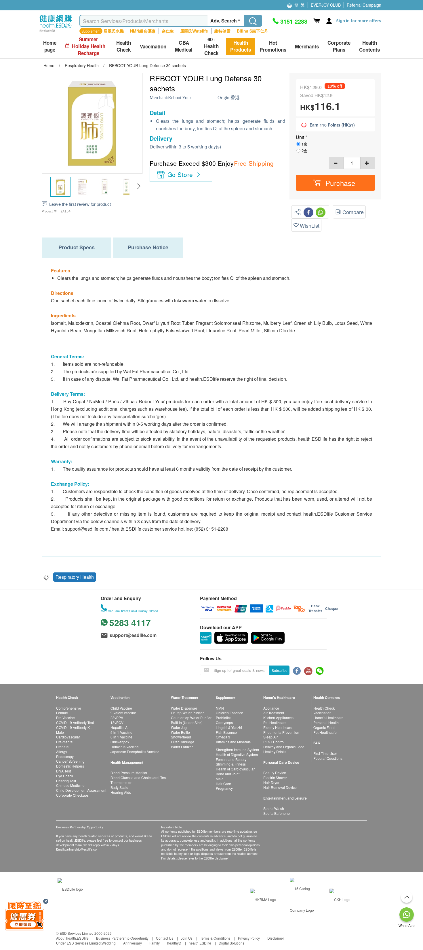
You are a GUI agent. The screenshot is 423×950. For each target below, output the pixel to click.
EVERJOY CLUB (326, 5)
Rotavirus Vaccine (124, 746)
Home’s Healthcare (328, 717)
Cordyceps (224, 722)
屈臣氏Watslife (194, 31)
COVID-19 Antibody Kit (74, 727)
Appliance (271, 708)
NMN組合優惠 (142, 31)
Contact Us (164, 938)
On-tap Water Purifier (187, 712)
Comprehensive (68, 708)
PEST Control (274, 741)
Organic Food (324, 727)
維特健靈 (222, 31)
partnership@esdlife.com (81, 849)
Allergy (61, 751)
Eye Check (64, 775)
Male (60, 732)
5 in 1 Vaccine (121, 732)
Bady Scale (119, 787)
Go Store (180, 174)
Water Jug (179, 727)
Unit (300, 137)
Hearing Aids (120, 792)
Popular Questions (327, 758)
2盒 (304, 150)
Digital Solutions (231, 942)
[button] (138, 186)
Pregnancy (224, 788)
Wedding (109, 942)
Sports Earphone (276, 813)
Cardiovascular (68, 736)
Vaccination (322, 712)
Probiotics (223, 717)
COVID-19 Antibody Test (75, 722)
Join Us (187, 938)
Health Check (324, 708)
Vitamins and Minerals (233, 741)
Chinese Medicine (70, 785)
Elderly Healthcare (277, 727)
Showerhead (181, 736)
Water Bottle (180, 732)
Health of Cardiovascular (235, 768)
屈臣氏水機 (114, 31)
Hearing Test (66, 780)
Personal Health (326, 722)
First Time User (325, 753)
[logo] (56, 32)
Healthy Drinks (274, 751)
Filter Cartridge (182, 741)
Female (62, 712)
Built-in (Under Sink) (187, 722)
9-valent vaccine (123, 712)
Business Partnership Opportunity (122, 938)
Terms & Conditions (215, 938)
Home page (49, 46)
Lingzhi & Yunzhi (229, 727)
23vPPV (116, 717)
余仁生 (168, 31)
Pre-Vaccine (65, 717)
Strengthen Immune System (237, 749)
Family (154, 942)
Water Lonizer (182, 746)
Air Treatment (273, 712)
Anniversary (132, 942)
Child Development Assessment (81, 790)
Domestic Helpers (70, 766)
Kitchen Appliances (278, 717)
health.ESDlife (200, 942)
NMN (220, 708)
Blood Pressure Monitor (128, 772)
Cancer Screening (70, 761)
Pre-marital (64, 741)
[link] (70, 888)
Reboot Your (179, 97)
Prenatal (62, 746)
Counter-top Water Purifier (191, 717)
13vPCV (116, 722)
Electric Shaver (275, 777)
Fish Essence (226, 732)
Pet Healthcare (275, 722)
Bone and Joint (227, 773)
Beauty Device (274, 772)
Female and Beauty (231, 759)
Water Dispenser (184, 708)
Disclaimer (275, 938)
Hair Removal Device (280, 787)
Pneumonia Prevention (281, 732)
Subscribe (279, 670)
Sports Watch (273, 808)
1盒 (304, 144)
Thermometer (121, 782)
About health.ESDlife (72, 938)
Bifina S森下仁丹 (252, 31)
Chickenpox (119, 741)
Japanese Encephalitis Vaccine (134, 751)
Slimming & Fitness (231, 763)
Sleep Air (270, 736)
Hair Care (223, 783)
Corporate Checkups (72, 795)
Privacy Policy (249, 938)
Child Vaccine (121, 708)
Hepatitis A (118, 727)
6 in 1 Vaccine (121, 736)
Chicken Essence (229, 712)
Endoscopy (65, 756)
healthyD (174, 942)
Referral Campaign (364, 5)
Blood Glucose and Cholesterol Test (138, 777)
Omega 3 (223, 736)
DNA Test (63, 770)
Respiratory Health (75, 577)
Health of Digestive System (237, 754)
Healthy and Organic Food (283, 746)
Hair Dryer (271, 782)
